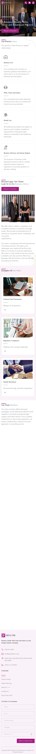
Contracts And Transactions (12, 299)
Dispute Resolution (9, 382)
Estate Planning (6, 683)
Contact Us (4, 691)
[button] (33, 2)
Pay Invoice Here (6, 695)
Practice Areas (6, 679)
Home (3, 675)
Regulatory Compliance (11, 340)
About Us (4, 687)
